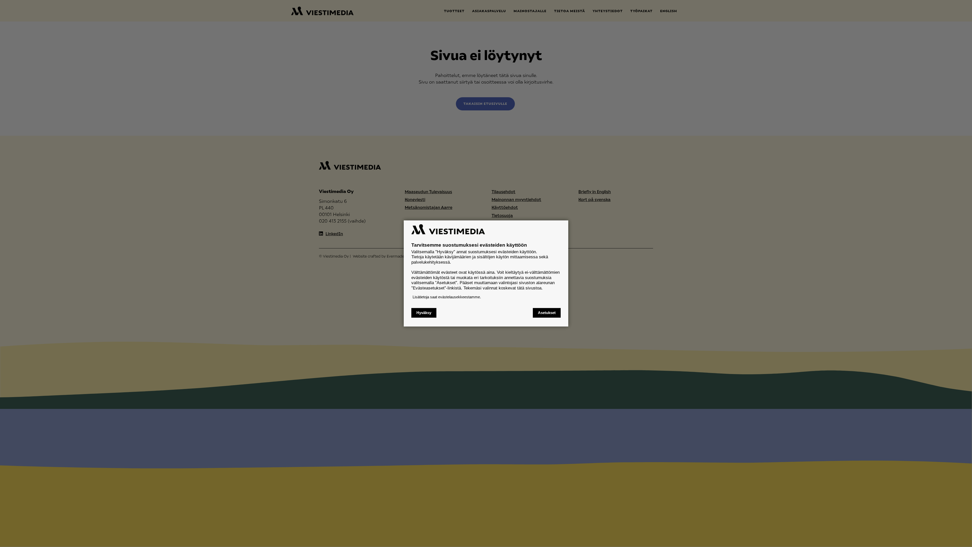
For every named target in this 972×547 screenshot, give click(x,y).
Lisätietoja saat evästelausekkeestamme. (447, 297)
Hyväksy (423, 313)
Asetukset (547, 313)
